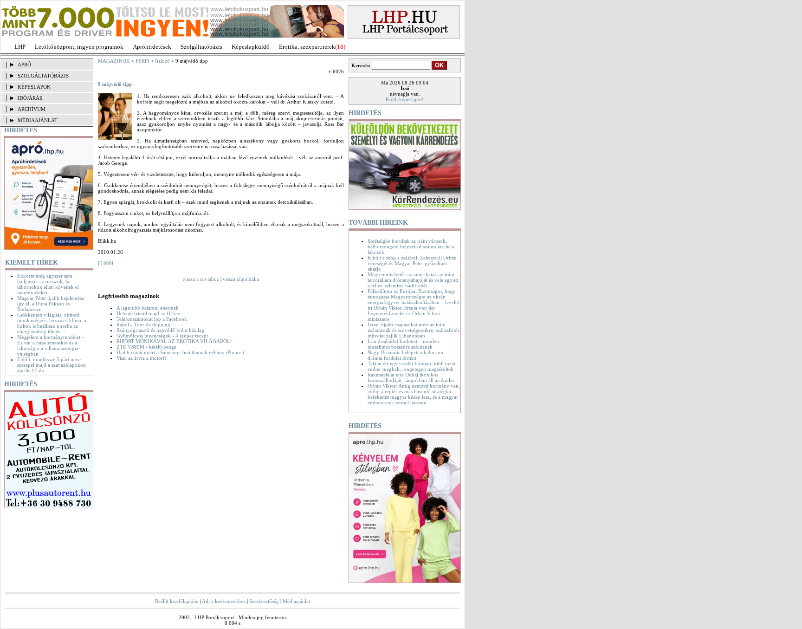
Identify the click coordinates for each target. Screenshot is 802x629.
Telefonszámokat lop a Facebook (151, 319)
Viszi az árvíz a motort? (141, 358)
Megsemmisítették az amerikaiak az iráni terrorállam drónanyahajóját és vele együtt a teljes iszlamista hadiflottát (413, 280)
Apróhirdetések (152, 46)
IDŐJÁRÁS (30, 98)
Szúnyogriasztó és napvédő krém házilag (160, 330)
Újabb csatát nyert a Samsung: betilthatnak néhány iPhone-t (180, 352)
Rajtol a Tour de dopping (143, 324)
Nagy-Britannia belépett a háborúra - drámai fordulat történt (407, 355)
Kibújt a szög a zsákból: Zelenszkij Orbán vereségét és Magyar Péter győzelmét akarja (412, 263)
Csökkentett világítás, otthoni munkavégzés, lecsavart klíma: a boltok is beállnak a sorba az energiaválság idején (51, 323)
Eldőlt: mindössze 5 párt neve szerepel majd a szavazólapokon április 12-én (51, 365)
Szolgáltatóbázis (201, 46)
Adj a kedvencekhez (224, 601)
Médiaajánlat (296, 601)
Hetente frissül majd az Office (148, 313)
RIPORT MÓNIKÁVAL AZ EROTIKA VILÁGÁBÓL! (174, 341)
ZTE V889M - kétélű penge (146, 347)
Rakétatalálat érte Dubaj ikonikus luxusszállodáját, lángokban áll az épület (411, 377)
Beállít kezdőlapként (177, 601)
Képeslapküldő (251, 46)
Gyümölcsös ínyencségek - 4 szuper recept (162, 335)
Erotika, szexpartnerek (307, 46)
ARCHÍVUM (31, 109)
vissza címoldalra (241, 279)
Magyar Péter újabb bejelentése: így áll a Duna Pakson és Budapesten (51, 303)
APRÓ (24, 64)
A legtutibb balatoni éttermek (147, 308)
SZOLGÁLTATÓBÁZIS (43, 75)
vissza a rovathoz (200, 279)
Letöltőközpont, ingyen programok (79, 46)
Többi (106, 263)
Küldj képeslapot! (405, 99)
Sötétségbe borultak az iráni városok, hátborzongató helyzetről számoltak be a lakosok (411, 246)
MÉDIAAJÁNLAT (38, 120)
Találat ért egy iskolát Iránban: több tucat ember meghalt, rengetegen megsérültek (411, 366)
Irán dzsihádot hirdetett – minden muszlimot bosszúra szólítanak (403, 344)
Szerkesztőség (264, 601)
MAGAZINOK (114, 61)
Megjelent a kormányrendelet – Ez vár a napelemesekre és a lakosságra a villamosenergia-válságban (50, 345)
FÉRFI (142, 61)
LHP (20, 46)
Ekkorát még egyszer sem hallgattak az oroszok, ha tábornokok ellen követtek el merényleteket (48, 284)
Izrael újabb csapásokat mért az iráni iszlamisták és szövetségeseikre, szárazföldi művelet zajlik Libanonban (413, 330)
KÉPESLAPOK (34, 87)
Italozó (162, 61)
